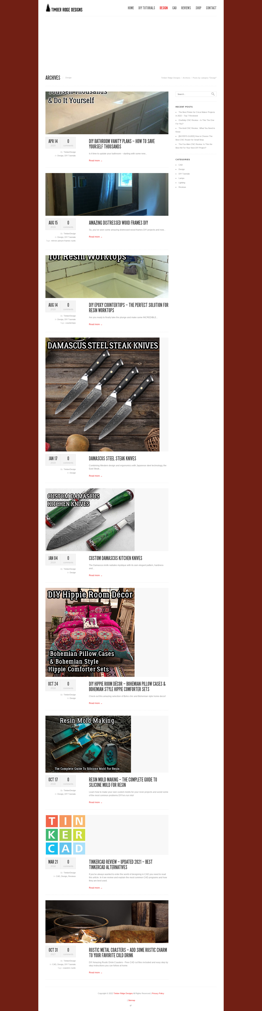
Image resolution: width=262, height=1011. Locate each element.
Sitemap (131, 1000)
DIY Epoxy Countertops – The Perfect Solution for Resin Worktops (128, 308)
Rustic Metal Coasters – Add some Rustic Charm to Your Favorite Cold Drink (128, 953)
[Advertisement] (131, 43)
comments (68, 143)
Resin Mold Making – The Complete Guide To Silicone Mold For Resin (123, 782)
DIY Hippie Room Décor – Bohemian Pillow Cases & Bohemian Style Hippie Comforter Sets (127, 687)
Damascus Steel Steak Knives (112, 458)
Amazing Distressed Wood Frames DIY (118, 223)
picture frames (64, 241)
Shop (198, 8)
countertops (70, 323)
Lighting (182, 183)
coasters (67, 968)
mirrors (54, 241)
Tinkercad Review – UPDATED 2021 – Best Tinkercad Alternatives (121, 865)
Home (131, 8)
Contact (211, 8)
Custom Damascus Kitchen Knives (115, 558)
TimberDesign (70, 152)
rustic (73, 241)
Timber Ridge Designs (170, 78)
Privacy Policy (158, 993)
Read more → (95, 160)
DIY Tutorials (146, 8)
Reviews (186, 8)
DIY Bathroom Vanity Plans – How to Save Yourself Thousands (122, 144)
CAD (174, 8)
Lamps (181, 178)
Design (164, 8)
